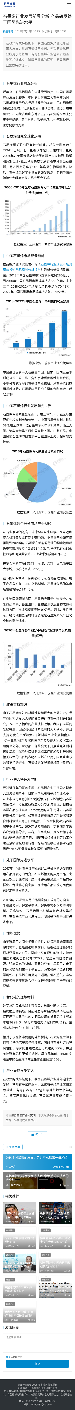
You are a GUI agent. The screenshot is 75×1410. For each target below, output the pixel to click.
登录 (8, 1357)
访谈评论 (47, 31)
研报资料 (45, 1279)
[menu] (69, 4)
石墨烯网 (8, 31)
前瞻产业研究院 (26, 1115)
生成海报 (14, 1147)
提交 (37, 1363)
